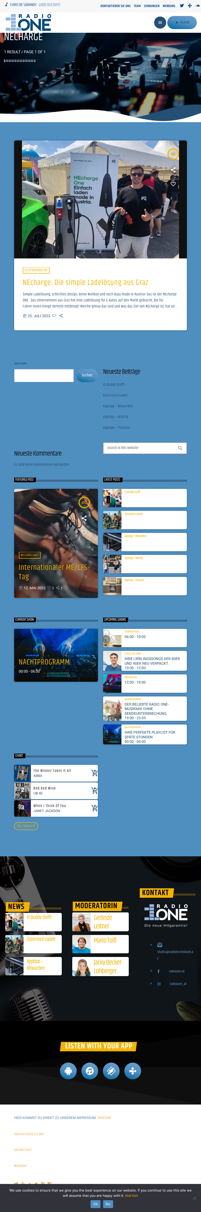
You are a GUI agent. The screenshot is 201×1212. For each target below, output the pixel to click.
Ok (95, 1204)
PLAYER (182, 22)
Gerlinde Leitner (103, 922)
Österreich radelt (115, 396)
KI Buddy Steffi (114, 385)
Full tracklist (26, 826)
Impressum (104, 1118)
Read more (131, 1196)
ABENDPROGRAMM (133, 699)
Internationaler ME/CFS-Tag (54, 572)
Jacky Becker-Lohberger (108, 966)
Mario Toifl (105, 940)
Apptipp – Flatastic (116, 428)
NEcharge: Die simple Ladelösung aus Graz (85, 283)
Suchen (20, 363)
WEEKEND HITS (131, 677)
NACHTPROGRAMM (44, 662)
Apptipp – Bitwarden (118, 406)
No (108, 1204)
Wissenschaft (30, 555)
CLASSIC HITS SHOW (133, 654)
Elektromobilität (36, 270)
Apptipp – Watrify (115, 417)
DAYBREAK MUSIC (132, 632)
